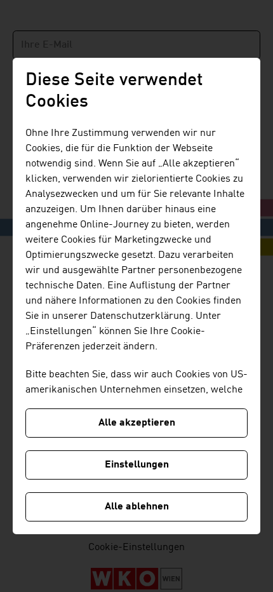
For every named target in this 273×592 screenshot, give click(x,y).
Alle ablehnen (137, 507)
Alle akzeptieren (136, 423)
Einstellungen (137, 465)
